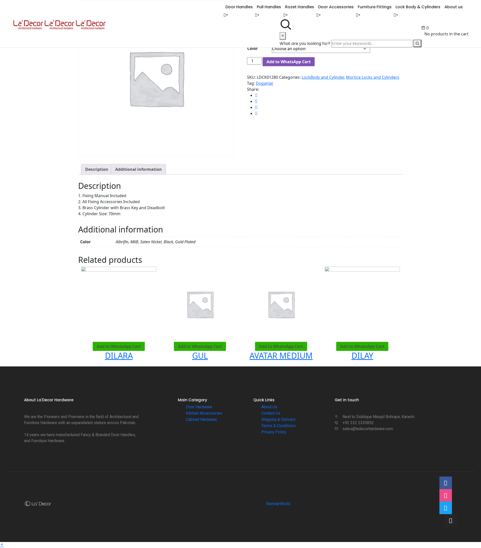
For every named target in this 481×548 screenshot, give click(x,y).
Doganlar (265, 83)
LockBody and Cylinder (323, 77)
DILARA (119, 355)
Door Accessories (336, 7)
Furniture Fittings (375, 7)
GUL (200, 355)
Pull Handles (269, 7)
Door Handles (239, 7)
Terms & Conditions (278, 425)
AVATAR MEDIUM (281, 355)
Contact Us (270, 413)
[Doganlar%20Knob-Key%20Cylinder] (256, 95)
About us (453, 7)
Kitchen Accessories (204, 413)
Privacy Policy (273, 432)
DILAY (362, 355)
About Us (269, 407)
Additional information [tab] (138, 169)
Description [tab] (96, 169)
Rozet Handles (299, 7)
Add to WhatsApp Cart (289, 61)
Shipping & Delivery (278, 419)
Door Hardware (199, 407)
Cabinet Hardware (201, 419)
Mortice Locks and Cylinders (372, 77)
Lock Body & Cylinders (418, 7)
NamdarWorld (278, 503)
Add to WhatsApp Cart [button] (119, 346)
